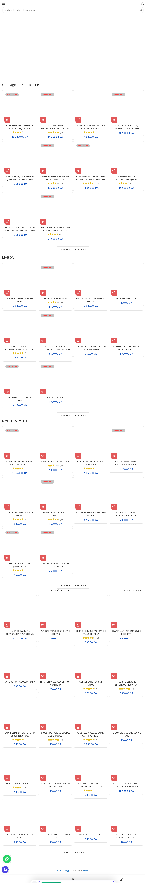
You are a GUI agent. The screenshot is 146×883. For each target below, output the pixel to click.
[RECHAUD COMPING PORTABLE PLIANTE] (124, 489)
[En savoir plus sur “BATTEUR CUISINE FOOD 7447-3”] (7, 387)
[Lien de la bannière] (94, 52)
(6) (95, 732)
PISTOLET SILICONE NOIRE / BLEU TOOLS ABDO (89, 125)
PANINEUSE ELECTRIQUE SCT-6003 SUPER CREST (20, 458)
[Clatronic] (58, 20)
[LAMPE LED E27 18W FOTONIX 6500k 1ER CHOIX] (19, 708)
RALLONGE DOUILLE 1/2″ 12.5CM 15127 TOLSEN (89, 777)
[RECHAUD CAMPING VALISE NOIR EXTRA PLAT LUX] (124, 325)
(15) (96, 181)
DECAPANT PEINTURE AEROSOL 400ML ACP (124, 828)
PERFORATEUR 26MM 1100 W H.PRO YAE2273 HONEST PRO (19, 226)
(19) (60, 232)
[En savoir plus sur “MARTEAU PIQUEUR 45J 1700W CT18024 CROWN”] (112, 118)
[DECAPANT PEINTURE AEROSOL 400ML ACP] (124, 808)
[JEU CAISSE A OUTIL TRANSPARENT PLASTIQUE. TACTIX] (19, 607)
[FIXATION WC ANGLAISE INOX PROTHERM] (54, 657)
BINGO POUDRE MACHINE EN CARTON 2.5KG (54, 777)
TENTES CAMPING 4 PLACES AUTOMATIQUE (54, 559)
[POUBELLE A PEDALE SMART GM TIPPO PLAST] (89, 708)
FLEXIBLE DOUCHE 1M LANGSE (89, 828)
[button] (77, 118)
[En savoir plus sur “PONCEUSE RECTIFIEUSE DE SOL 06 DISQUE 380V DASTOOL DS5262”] (7, 118)
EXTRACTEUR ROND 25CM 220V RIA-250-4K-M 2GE (124, 777)
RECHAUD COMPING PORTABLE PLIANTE (124, 509)
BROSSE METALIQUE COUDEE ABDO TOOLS (54, 727)
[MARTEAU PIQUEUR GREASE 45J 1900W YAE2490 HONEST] (19, 156)
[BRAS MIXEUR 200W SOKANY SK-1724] (89, 277)
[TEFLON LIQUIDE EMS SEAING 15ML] (124, 708)
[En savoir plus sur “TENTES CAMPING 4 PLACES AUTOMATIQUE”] (42, 552)
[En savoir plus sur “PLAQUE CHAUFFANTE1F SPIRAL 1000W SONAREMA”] (112, 451)
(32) (130, 181)
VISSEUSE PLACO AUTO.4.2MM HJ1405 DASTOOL (124, 177)
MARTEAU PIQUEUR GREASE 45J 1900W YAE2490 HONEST (19, 176)
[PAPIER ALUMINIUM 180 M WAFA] (19, 277)
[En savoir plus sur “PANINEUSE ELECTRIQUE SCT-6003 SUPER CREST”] (7, 451)
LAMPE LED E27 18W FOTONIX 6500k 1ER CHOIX (19, 727)
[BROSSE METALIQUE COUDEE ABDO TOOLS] (54, 708)
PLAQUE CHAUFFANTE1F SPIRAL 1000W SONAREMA (124, 458)
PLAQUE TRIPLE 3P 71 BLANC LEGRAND (54, 626)
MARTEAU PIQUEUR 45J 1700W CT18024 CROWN (124, 125)
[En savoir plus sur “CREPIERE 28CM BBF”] (42, 387)
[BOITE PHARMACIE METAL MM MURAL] (89, 489)
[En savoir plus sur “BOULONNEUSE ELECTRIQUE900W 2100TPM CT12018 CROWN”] (42, 118)
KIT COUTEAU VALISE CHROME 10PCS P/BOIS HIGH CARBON (54, 345)
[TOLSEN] (106, 20)
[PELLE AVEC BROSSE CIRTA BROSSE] (19, 808)
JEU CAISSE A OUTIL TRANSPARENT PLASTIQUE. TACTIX (19, 627)
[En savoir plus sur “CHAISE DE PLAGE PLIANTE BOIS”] (42, 502)
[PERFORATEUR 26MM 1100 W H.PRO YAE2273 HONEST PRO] (19, 207)
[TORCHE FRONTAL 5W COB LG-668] (19, 489)
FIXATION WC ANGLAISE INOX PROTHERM (54, 676)
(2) (130, 682)
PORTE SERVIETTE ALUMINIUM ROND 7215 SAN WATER (19, 345)
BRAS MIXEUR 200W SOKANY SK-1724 (89, 297)
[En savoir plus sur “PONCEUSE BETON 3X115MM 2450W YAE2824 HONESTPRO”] (77, 169)
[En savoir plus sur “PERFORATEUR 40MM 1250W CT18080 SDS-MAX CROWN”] (42, 219)
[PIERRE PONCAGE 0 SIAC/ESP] (19, 758)
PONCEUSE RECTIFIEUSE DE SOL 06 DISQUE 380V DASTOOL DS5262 (19, 127)
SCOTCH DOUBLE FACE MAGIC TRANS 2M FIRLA (89, 626)
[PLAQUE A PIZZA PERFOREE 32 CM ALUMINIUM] (89, 325)
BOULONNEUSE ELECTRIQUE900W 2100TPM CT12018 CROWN (54, 127)
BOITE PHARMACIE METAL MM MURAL (89, 509)
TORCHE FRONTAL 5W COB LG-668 (19, 509)
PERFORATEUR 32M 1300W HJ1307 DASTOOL (54, 176)
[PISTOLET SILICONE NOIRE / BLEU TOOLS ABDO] (89, 106)
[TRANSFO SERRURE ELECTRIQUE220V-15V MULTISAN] (124, 657)
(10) (96, 632)
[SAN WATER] (130, 20)
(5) (25, 131)
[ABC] (82, 20)
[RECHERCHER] (139, 10)
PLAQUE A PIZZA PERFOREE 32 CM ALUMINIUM (89, 344)
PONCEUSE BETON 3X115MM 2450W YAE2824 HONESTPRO (89, 177)
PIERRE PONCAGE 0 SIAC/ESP (19, 775)
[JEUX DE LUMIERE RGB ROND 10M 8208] (89, 439)
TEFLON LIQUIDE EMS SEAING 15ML (124, 727)
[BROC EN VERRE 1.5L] (124, 277)
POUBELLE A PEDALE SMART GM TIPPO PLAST (89, 727)
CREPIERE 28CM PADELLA (54, 295)
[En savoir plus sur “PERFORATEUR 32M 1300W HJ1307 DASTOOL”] (42, 169)
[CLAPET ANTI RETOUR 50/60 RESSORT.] (124, 607)
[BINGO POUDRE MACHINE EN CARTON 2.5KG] (54, 758)
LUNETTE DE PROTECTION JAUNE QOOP (19, 559)
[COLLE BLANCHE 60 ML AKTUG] (89, 657)
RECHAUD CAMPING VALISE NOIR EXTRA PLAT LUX (124, 344)
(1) (60, 131)
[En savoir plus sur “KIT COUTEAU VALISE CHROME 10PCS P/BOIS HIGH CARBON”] (42, 337)
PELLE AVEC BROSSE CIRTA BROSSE (19, 828)
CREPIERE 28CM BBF (54, 393)
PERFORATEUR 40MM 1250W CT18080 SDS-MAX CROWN (54, 226)
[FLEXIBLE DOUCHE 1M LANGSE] (89, 808)
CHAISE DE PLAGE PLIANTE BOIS (54, 509)
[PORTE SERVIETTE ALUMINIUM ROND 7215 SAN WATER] (19, 325)
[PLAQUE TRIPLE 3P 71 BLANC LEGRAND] (54, 607)
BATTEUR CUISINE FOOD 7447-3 (19, 394)
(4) (60, 299)
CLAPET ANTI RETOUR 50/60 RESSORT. (124, 626)
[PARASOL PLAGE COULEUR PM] (54, 439)
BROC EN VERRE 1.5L (124, 295)
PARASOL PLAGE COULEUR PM (54, 458)
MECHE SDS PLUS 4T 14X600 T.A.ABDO (54, 828)
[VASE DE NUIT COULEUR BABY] (19, 657)
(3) (95, 131)
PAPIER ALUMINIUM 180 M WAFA (19, 297)
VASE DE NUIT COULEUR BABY (19, 675)
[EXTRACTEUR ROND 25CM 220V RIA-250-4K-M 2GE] (124, 758)
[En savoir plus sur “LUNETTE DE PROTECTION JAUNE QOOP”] (7, 552)
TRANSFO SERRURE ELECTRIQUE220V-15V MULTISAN (124, 678)
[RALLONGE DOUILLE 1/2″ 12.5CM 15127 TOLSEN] (89, 758)
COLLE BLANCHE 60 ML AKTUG (89, 676)
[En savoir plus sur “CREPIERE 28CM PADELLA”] (42, 290)
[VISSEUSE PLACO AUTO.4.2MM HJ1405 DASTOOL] (124, 156)
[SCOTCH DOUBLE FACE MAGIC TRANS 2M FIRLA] (89, 607)
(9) (95, 682)
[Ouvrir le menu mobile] (3, 3)
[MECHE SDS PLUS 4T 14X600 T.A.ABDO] (54, 808)
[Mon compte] (140, 3)
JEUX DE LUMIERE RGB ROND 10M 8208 (89, 458)
